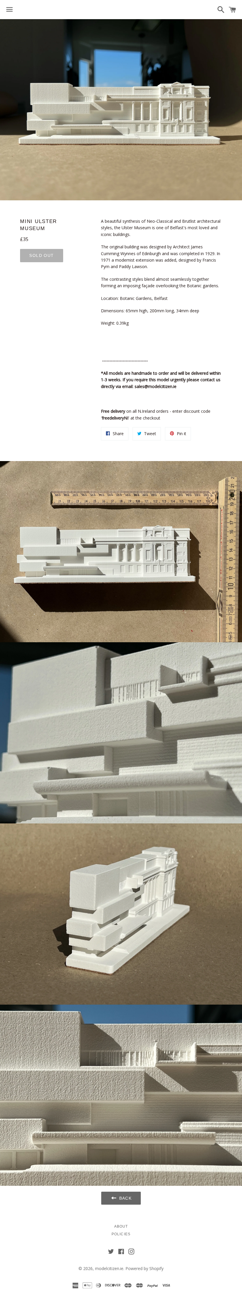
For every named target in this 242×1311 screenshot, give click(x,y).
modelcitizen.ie (109, 1268)
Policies (121, 1234)
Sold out (41, 255)
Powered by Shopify (144, 1268)
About (121, 1226)
